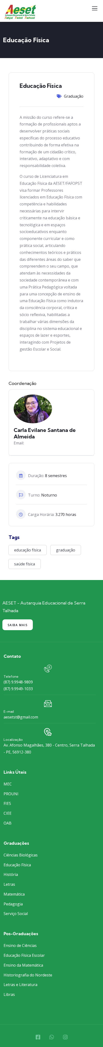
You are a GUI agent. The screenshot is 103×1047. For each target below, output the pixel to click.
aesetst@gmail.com (21, 717)
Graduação (73, 96)
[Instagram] (65, 1037)
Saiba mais (18, 625)
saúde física (24, 564)
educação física (27, 550)
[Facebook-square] (37, 1037)
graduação (65, 550)
